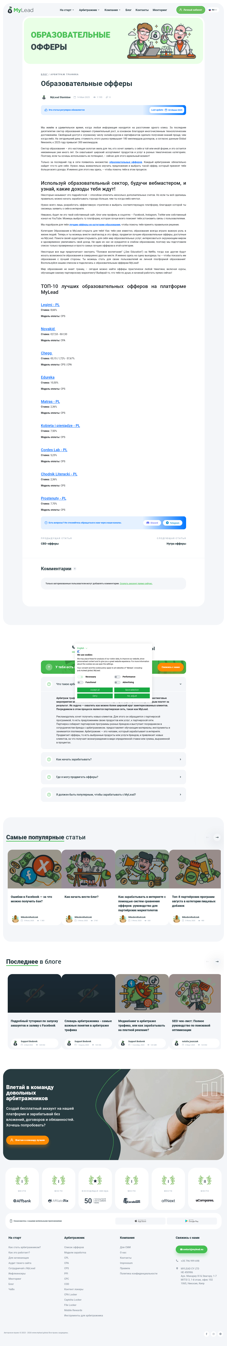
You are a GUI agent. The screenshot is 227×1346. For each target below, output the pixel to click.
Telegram (174, 523)
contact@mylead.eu (193, 1249)
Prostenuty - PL (53, 498)
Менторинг (160, 10)
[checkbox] (80, 676)
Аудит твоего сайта (19, 1263)
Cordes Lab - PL (54, 450)
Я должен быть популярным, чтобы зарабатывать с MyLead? (96, 794)
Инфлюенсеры (17, 1273)
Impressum (126, 1263)
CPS (66, 1268)
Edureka (48, 377)
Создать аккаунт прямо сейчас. (136, 583)
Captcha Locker (73, 1299)
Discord (154, 523)
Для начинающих (18, 1257)
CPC (66, 1278)
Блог (129, 10)
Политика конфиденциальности (138, 1273)
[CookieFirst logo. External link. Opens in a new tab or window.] (78, 651)
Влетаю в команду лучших (30, 1140)
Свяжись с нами (171, 667)
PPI (66, 1273)
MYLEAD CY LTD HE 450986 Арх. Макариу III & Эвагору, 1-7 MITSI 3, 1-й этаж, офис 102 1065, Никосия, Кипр (199, 1276)
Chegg (47, 353)
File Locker (70, 1305)
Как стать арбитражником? (24, 1247)
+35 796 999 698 (190, 1260)
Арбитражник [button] (88, 10)
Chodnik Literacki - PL (59, 474)
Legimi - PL (50, 305)
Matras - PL (50, 401)
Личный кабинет (192, 9)
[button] (213, 9)
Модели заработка (75, 1252)
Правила (125, 1268)
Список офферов (74, 1247)
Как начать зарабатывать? (74, 759)
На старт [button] (65, 10)
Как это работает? (19, 1252)
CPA (66, 1263)
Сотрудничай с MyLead (21, 1268)
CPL (66, 1257)
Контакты (142, 10)
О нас (123, 1252)
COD (66, 1284)
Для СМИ (125, 1247)
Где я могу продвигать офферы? (77, 777)
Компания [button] (111, 10)
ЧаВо (11, 1289)
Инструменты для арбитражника (83, 1315)
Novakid (48, 329)
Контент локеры (73, 1289)
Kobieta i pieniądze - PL (60, 425)
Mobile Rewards (73, 1310)
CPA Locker (70, 1294)
